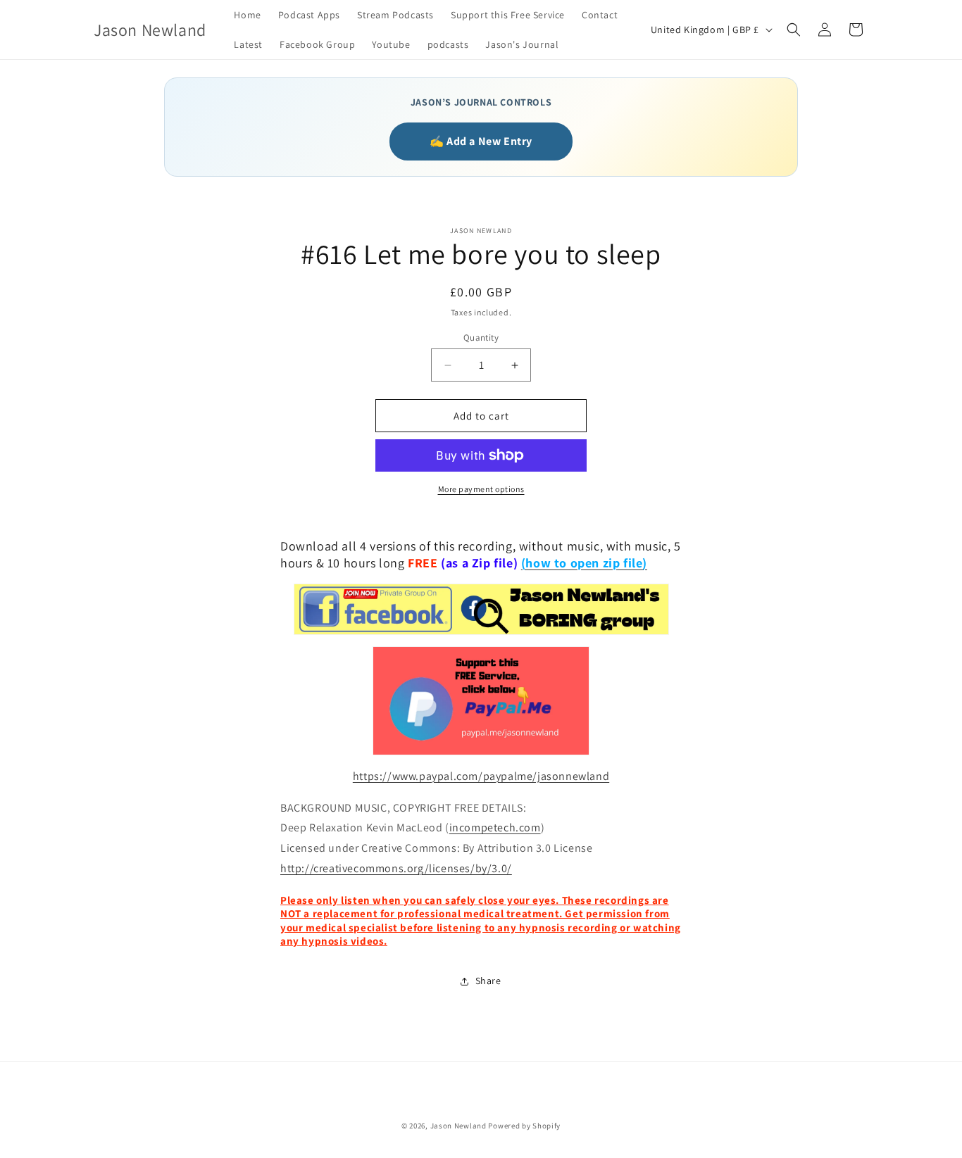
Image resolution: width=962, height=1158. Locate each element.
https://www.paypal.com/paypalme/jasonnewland (481, 776)
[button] (793, 29)
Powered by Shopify (524, 1126)
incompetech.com (495, 827)
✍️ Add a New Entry (481, 141)
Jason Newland (458, 1126)
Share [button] (488, 980)
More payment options (481, 489)
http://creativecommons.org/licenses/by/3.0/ (396, 868)
